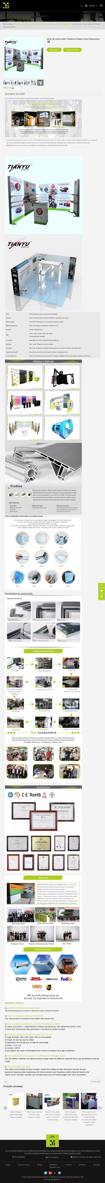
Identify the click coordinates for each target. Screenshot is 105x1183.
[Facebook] (59, 1173)
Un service (68, 1165)
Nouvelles (96, 1165)
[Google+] (50, 1173)
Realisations (53, 1165)
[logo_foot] (52, 1143)
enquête (55, 50)
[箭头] (52, 1136)
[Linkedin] (45, 1173)
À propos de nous (24, 1165)
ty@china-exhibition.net (80, 1157)
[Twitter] (54, 1173)
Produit (39, 1165)
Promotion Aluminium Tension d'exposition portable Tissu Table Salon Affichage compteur (89, 1117)
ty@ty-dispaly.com (95, 1157)
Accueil (7, 1165)
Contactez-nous (54, 1167)
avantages (82, 1165)
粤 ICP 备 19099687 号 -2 (52, 1179)
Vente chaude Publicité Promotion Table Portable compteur (16, 1114)
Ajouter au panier (72, 50)
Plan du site (79, 1177)
